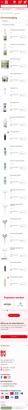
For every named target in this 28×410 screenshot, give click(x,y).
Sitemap (2, 401)
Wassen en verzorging (8, 12)
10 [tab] (16, 310)
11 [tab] (18, 310)
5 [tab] (8, 310)
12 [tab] (19, 310)
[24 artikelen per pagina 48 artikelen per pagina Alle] (14, 24)
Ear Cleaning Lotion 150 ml (16, 277)
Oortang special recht (15, 218)
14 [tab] (22, 310)
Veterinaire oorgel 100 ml (16, 146)
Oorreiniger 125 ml (14, 102)
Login (23, 37)
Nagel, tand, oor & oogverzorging (7, 13)
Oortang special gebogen (16, 233)
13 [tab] (21, 310)
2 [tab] (4, 310)
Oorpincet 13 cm (14, 88)
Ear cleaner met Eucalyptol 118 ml (17, 118)
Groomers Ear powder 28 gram (17, 30)
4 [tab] (7, 310)
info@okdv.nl (6, 370)
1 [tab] (2, 310)
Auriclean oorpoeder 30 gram (17, 160)
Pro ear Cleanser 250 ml (16, 262)
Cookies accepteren (6, 408)
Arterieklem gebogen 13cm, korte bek (16, 205)
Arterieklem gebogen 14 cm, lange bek (17, 248)
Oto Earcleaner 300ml (15, 175)
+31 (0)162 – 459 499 (9, 367)
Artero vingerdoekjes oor (16, 73)
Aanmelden (14, 336)
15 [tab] (24, 310)
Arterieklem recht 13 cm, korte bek (17, 190)
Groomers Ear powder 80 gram (17, 44)
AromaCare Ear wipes (15, 59)
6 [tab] (10, 310)
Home (2, 12)
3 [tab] (5, 310)
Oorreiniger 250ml (14, 131)
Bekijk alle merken (14, 315)
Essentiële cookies (18, 408)
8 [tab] (13, 310)
